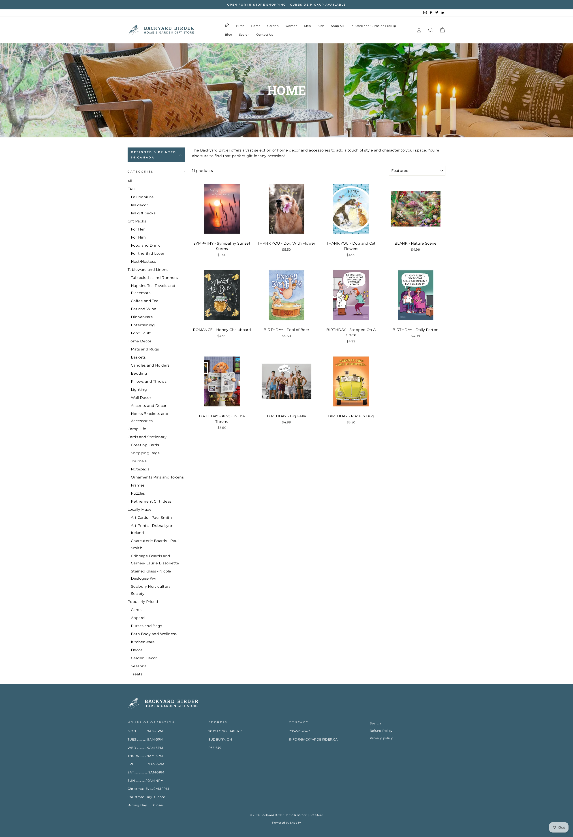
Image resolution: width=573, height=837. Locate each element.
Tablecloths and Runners (154, 277)
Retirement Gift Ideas (151, 501)
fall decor (139, 205)
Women (291, 26)
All (130, 181)
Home (256, 26)
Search (244, 34)
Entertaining (143, 325)
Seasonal (139, 666)
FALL (132, 189)
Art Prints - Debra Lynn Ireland (152, 529)
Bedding (139, 373)
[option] (286, 4)
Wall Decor (141, 397)
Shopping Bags (145, 453)
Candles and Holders (150, 365)
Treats (136, 674)
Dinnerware (142, 317)
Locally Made (140, 509)
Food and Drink (145, 245)
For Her (138, 229)
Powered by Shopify (286, 822)
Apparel (138, 618)
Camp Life (137, 429)
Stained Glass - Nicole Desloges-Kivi (151, 575)
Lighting (139, 389)
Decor (136, 650)
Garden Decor (144, 658)
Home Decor (139, 341)
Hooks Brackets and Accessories (149, 417)
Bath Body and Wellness (154, 634)
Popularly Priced (143, 602)
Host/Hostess (143, 261)
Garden (273, 26)
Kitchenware (143, 642)
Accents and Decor (149, 406)
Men (307, 26)
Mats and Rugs (145, 349)
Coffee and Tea (144, 301)
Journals (139, 461)
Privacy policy (381, 738)
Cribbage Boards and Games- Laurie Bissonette (155, 559)
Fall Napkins (142, 197)
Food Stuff (140, 333)
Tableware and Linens (148, 269)
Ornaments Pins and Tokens (157, 477)
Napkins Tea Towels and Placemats (153, 289)
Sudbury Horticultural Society (151, 590)
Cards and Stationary (147, 437)
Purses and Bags (146, 626)
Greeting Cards (145, 445)
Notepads (140, 469)
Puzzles (138, 493)
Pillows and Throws (149, 381)
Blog (228, 34)
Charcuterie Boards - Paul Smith (155, 544)
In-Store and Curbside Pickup (373, 26)
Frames (138, 485)
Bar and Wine (143, 309)
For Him (138, 237)
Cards (136, 610)
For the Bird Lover (148, 253)
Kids (321, 26)
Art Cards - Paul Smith (151, 517)
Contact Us (264, 34)
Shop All (337, 26)
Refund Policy (381, 730)
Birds (240, 26)
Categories (141, 171)
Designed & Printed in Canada (153, 154)
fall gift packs (143, 213)
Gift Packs (137, 221)
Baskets (138, 357)
